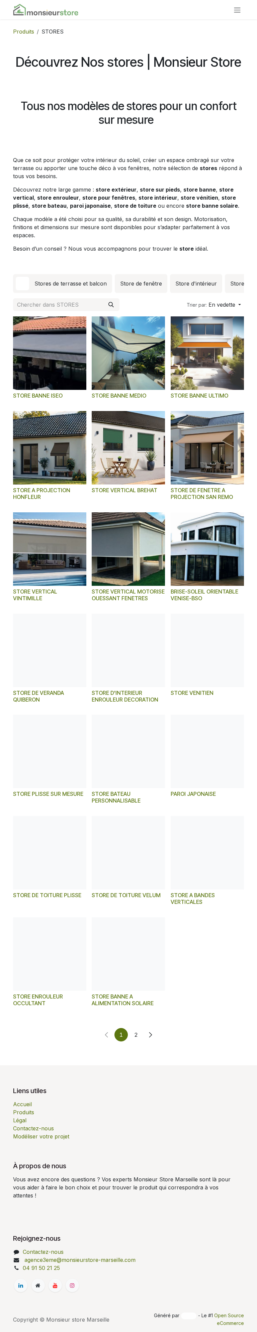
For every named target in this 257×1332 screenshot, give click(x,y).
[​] (20, 1285)
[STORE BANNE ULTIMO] (207, 353)
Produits (23, 31)
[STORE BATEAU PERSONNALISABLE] (128, 751)
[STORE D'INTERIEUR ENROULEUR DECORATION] (128, 650)
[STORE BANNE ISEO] (49, 353)
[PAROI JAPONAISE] (207, 751)
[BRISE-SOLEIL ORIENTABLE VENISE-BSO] (207, 549)
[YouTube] (55, 1285)
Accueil (22, 1104)
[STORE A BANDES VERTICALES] (207, 852)
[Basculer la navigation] (237, 10)
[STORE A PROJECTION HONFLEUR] (49, 447)
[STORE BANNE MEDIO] (128, 353)
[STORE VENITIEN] (207, 650)
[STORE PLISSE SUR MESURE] (49, 751)
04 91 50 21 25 (41, 1268)
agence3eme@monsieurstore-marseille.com (79, 1260)
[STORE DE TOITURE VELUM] (128, 852)
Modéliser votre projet (41, 1136)
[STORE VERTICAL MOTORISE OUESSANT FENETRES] (128, 549)
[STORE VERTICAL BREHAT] (128, 447)
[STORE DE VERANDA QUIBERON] (49, 650)
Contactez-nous (33, 1128)
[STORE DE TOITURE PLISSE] (49, 852)
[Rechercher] (111, 304)
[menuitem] (62, 283)
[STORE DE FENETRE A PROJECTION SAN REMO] (207, 447)
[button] (214, 304)
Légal (19, 1120)
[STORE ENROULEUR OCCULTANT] (49, 954)
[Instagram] (72, 1285)
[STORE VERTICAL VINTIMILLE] (49, 549)
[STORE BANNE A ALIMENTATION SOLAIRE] (128, 954)
